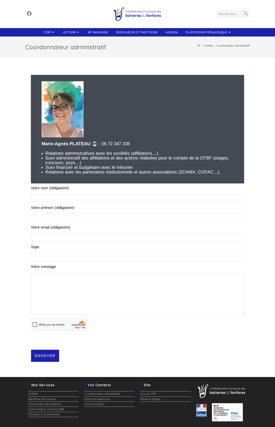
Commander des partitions (44, 404)
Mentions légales (150, 399)
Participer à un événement (44, 414)
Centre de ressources (97, 399)
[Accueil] (199, 45)
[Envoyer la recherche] (246, 14)
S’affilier (33, 394)
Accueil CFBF (148, 394)
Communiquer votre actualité (46, 409)
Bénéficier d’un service (42, 399)
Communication (94, 404)
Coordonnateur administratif (233, 45)
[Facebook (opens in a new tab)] (29, 13)
